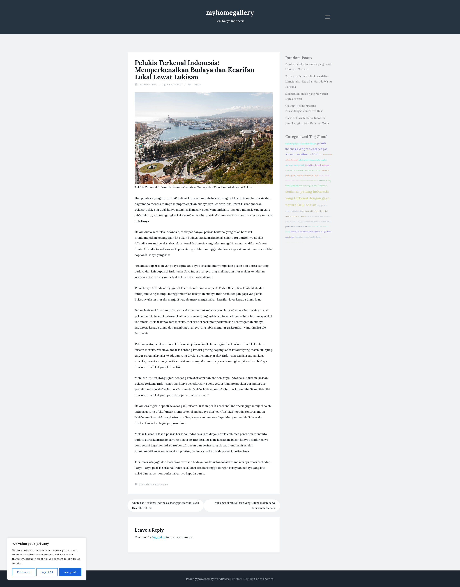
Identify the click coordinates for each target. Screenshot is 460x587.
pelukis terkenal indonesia (153, 484)
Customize (23, 572)
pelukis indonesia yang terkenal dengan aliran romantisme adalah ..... (306, 149)
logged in (158, 537)
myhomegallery (230, 12)
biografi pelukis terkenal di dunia (307, 237)
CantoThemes (263, 579)
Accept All (70, 572)
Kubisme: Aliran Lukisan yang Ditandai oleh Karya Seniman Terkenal (245, 505)
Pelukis (197, 84)
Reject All (47, 572)
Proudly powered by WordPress (208, 579)
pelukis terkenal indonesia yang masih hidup (302, 170)
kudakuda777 (174, 84)
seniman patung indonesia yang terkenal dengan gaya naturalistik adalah (307, 198)
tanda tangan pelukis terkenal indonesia (301, 144)
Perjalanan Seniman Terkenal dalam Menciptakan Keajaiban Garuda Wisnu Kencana (308, 81)
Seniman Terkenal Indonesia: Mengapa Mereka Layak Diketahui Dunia (165, 505)
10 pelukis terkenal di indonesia (317, 165)
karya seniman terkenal (308, 181)
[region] (46, 559)
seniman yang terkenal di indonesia (313, 186)
